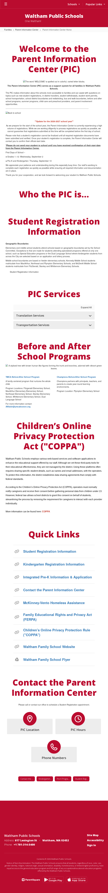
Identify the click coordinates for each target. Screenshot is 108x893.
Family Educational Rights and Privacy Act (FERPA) (57, 617)
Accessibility (95, 840)
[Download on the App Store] (76, 879)
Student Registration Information (24, 271)
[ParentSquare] (31, 880)
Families (8, 29)
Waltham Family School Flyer (46, 659)
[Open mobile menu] (5, 4)
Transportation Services (32, 325)
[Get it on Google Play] (53, 879)
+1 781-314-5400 (24, 844)
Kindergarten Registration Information (54, 564)
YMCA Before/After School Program (22, 376)
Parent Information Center (26, 29)
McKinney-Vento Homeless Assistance (54, 602)
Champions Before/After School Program (76, 376)
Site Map (92, 835)
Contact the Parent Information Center (53, 589)
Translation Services (30, 315)
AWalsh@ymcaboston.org (18, 406)
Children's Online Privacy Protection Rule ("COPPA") (56, 632)
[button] (74, 4)
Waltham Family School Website (49, 646)
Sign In (91, 845)
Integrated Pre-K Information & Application (57, 577)
